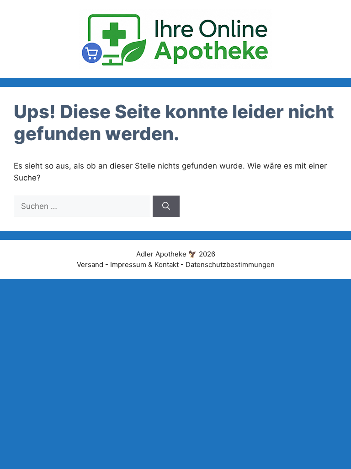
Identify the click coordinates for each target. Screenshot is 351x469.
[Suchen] (166, 207)
